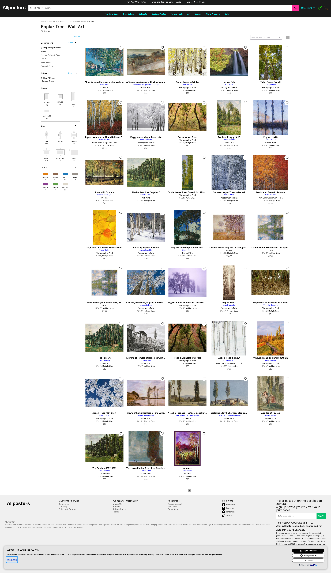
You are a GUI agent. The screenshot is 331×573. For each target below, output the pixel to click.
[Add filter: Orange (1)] (45, 173)
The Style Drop (112, 14)
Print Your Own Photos (136, 2)
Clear (70, 73)
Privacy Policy (12, 559)
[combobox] (160, 8)
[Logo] (14, 7)
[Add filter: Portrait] (47, 96)
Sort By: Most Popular (261, 37)
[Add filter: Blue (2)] (65, 173)
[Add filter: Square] (60, 96)
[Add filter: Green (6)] (55, 183)
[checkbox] (46, 137)
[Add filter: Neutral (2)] (65, 183)
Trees (70, 21)
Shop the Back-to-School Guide (166, 2)
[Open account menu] (314, 8)
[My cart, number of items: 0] (326, 8)
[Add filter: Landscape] (47, 111)
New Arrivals (177, 14)
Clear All (76, 37)
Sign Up (321, 516)
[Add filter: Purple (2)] (45, 183)
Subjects (44, 21)
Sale (227, 14)
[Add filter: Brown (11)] (55, 173)
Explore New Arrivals (196, 2)
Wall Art (90, 21)
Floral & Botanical (57, 21)
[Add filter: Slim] (74, 96)
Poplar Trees (79, 21)
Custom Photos (159, 14)
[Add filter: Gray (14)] (75, 173)
